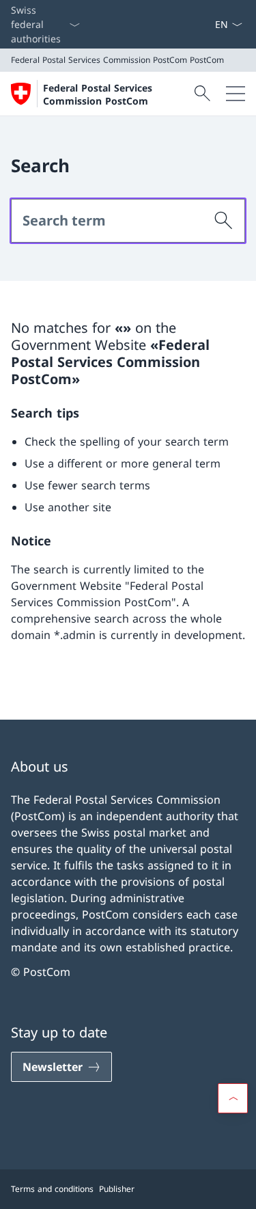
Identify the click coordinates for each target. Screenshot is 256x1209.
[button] (233, 1098)
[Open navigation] (235, 93)
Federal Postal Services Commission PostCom (97, 94)
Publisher (116, 1189)
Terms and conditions (52, 1189)
